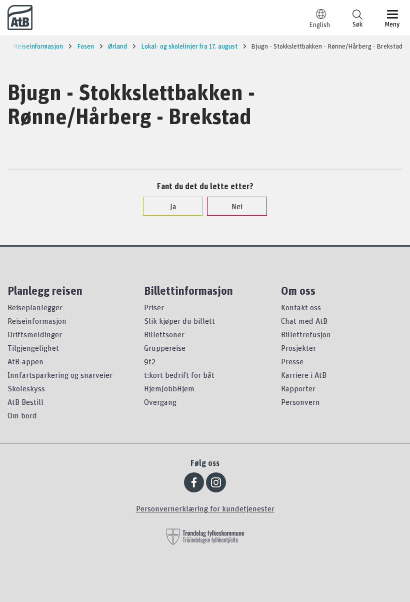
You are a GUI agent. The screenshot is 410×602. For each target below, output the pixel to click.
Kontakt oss (301, 307)
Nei (237, 206)
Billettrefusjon (306, 334)
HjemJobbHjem (169, 388)
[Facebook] (194, 482)
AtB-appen (26, 361)
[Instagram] (216, 482)
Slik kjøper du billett (179, 321)
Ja (173, 206)
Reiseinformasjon (37, 321)
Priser (154, 307)
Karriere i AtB (303, 375)
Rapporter (298, 388)
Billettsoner (164, 334)
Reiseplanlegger (35, 307)
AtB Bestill (26, 402)
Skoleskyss (26, 388)
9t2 (150, 361)
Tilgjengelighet (33, 348)
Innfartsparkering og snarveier (60, 375)
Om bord (22, 415)
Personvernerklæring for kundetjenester (205, 508)
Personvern (300, 402)
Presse (292, 361)
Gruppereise (165, 348)
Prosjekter (298, 348)
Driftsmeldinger (35, 334)
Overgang (160, 402)
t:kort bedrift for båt (179, 375)
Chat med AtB (304, 321)
